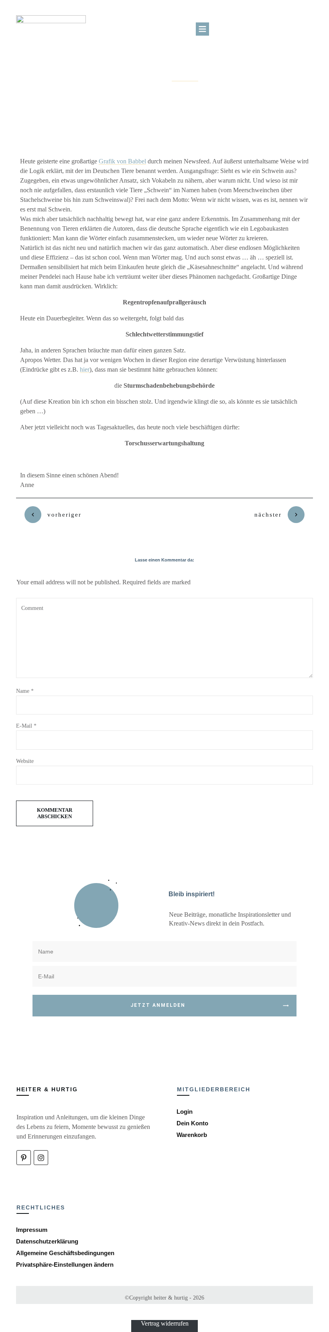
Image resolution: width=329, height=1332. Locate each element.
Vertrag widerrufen (165, 1323)
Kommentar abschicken (54, 813)
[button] (65, 1264)
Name (25, 691)
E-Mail (26, 726)
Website (25, 761)
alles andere (185, 79)
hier (84, 369)
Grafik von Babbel (122, 161)
